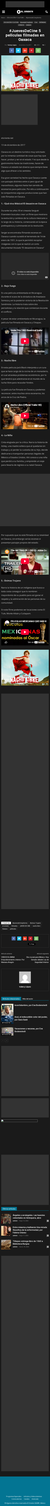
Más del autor (28, 999)
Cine (36, 22)
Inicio (3, 18)
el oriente (5, 926)
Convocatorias (17, 1499)
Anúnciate (35, 1499)
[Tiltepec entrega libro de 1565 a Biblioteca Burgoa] (6, 1245)
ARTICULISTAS (6, 1023)
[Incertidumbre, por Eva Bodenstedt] (7, 1012)
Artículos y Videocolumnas (33, 1496)
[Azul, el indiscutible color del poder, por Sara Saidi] (7, 1020)
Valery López (12, 45)
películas (13, 929)
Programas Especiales (13, 1496)
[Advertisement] (25, 4)
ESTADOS (21, 25)
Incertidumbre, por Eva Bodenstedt (31, 1005)
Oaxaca (4, 929)
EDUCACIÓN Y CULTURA (11, 22)
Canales (26, 1499)
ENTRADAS (42, 22)
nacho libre (36, 926)
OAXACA (28, 25)
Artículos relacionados (11, 999)
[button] (46, 12)
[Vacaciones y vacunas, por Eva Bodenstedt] (7, 1031)
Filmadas (14, 926)
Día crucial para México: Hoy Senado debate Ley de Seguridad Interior (37, 959)
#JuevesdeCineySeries (26, 22)
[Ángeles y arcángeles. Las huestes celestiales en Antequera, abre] (6, 1219)
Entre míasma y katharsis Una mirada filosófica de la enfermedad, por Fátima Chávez (30, 1230)
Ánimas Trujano (35, 923)
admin (15, 1221)
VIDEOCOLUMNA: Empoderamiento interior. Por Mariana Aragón (13, 959)
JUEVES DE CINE (25, 926)
